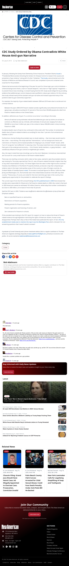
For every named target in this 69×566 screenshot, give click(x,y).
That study (44, 78)
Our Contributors (37, 562)
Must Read (50, 543)
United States (51, 534)
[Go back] (3, 11)
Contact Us (6, 562)
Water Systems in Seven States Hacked (16, 429)
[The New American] (7, 6)
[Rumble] (7, 547)
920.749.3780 (9, 536)
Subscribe (28, 2)
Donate (39, 2)
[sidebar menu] (65, 7)
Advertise (24, 562)
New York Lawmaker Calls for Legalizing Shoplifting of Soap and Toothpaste (56, 479)
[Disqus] (34, 298)
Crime (12, 11)
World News (51, 537)
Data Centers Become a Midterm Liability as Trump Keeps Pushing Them (27, 415)
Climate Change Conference (56, 551)
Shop (34, 2)
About (29, 562)
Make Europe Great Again (55, 548)
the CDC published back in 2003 (44, 181)
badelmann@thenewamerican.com (30, 236)
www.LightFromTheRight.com (37, 234)
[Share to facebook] (3, 256)
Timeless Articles (52, 545)
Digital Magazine (52, 529)
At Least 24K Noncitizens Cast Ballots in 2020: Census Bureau (23, 409)
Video (48, 532)
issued (58, 74)
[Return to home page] (10, 527)
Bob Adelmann (22, 61)
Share (64, 61)
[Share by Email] (13, 256)
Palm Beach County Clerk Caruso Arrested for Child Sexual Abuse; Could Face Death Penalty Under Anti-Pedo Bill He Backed (33, 483)
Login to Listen (34, 67)
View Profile (10, 272)
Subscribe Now (8, 372)
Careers (50, 562)
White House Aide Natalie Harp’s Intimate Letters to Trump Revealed (26, 422)
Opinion (49, 540)
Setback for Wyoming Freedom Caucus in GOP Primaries (21, 436)
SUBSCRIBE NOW (34, 514)
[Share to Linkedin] (10, 256)
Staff (45, 562)
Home (6, 11)
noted (26, 170)
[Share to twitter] (6, 256)
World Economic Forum (54, 554)
